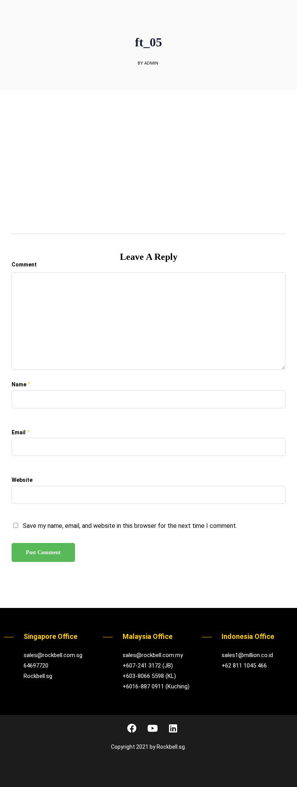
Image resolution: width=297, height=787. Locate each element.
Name (19, 384)
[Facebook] (132, 728)
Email (19, 432)
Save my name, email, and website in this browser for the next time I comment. (130, 525)
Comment (24, 264)
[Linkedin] (173, 728)
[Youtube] (152, 728)
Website (22, 480)
